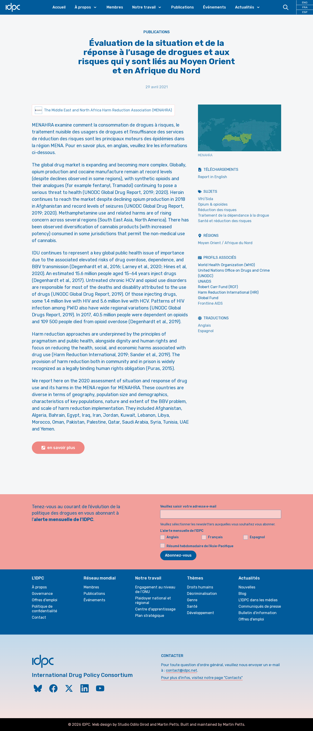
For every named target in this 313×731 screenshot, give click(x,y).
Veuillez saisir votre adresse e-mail (188, 506)
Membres (115, 7)
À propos (39, 587)
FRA (305, 7)
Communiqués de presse (260, 606)
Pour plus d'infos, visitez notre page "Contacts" (202, 678)
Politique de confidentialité (44, 608)
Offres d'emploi (44, 600)
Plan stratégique (149, 615)
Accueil (59, 7)
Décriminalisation (202, 593)
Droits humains (200, 587)
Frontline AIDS (210, 303)
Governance (42, 593)
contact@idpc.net (181, 670)
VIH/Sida (205, 199)
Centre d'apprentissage (155, 609)
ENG (305, 2)
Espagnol (206, 331)
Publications (182, 7)
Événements (214, 7)
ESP (304, 12)
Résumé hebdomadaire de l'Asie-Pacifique (200, 546)
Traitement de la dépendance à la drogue (233, 215)
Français (215, 537)
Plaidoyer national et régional (153, 600)
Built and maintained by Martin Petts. (213, 724)
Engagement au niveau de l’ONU (155, 589)
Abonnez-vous (178, 555)
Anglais (204, 325)
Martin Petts (168, 724)
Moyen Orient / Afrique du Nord (225, 243)
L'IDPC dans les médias (258, 600)
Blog (242, 593)
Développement (200, 613)
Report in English (212, 177)
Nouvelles (247, 587)
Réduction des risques (217, 210)
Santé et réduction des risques (224, 221)
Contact (39, 617)
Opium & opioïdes (213, 204)
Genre (192, 600)
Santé (192, 606)
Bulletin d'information (258, 613)
